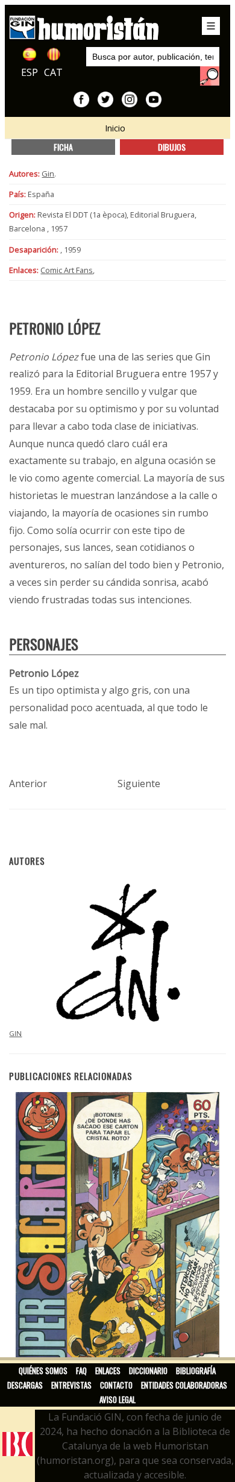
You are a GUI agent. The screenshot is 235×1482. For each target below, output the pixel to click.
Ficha (63, 146)
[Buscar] (209, 76)
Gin (48, 173)
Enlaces (108, 1370)
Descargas (25, 1385)
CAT (53, 72)
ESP (29, 72)
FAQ (81, 1370)
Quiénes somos (43, 1370)
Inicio (115, 128)
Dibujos (172, 146)
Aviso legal (117, 1399)
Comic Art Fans (66, 270)
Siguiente (139, 783)
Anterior (28, 783)
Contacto (116, 1385)
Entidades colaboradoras (184, 1385)
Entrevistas (71, 1385)
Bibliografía (196, 1370)
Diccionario (148, 1370)
